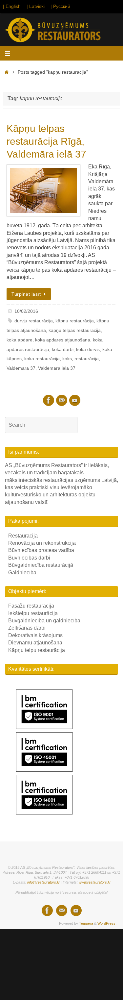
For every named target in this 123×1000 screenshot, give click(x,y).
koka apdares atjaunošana (62, 339)
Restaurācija (23, 535)
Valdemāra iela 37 (56, 368)
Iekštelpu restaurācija (33, 613)
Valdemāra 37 (21, 368)
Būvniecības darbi (29, 558)
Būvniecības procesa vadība (41, 550)
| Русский (60, 6)
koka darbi (62, 349)
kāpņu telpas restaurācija (75, 330)
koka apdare (19, 339)
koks (67, 358)
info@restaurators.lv (43, 882)
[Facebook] (48, 400)
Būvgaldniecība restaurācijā (40, 565)
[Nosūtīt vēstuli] (61, 400)
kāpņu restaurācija (74, 320)
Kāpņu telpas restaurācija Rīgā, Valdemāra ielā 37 (46, 141)
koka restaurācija (42, 358)
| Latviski (36, 6)
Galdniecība (22, 572)
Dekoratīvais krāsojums (35, 635)
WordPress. (106, 923)
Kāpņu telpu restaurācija (36, 650)
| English (12, 6)
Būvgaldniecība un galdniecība (44, 620)
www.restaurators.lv (95, 882)
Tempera (86, 923)
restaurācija (86, 358)
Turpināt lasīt (26, 294)
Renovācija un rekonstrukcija (42, 543)
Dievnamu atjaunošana (35, 642)
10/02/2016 (26, 311)
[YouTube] (74, 400)
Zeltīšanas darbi (27, 628)
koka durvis (88, 349)
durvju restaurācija (33, 320)
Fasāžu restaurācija (31, 606)
